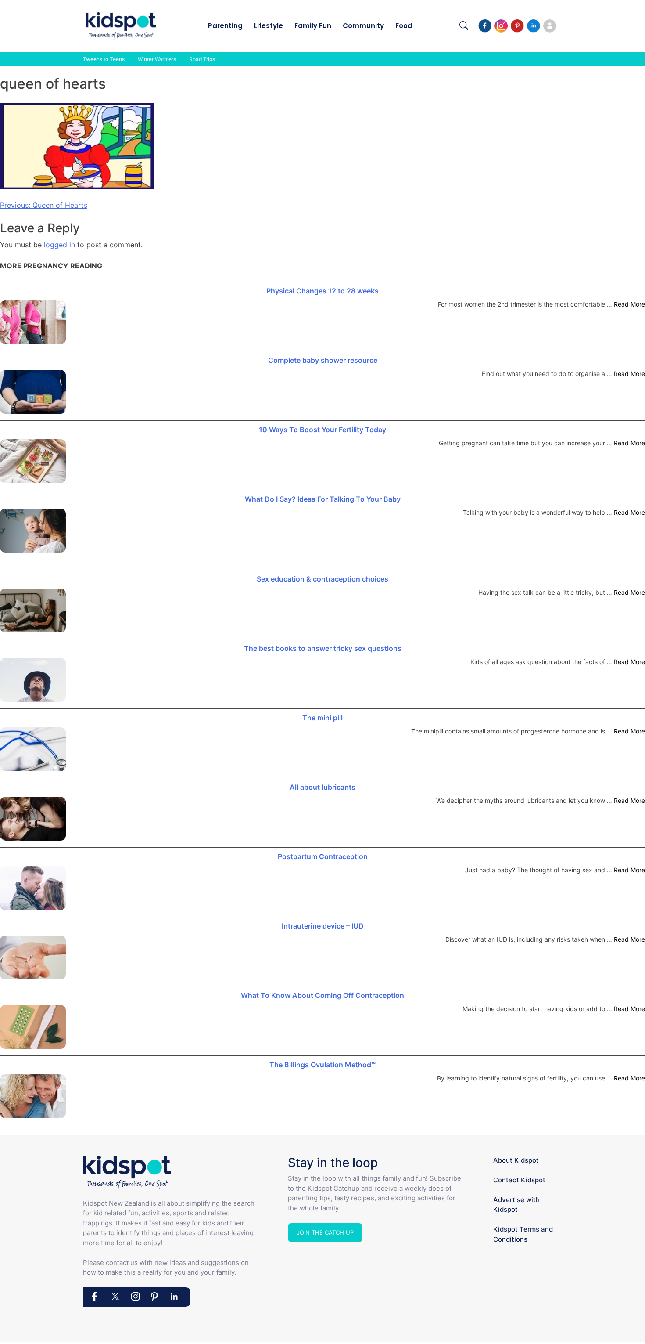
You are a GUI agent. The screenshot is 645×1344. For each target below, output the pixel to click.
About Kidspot (516, 1160)
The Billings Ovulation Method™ (322, 1064)
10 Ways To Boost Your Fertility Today (322, 429)
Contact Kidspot (519, 1180)
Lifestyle (268, 25)
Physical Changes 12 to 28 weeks (322, 290)
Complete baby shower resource (322, 360)
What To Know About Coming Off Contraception (322, 995)
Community (363, 25)
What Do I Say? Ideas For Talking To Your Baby (323, 499)
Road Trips (202, 59)
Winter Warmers (157, 59)
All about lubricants (322, 787)
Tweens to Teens (104, 59)
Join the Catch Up (325, 1232)
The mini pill (322, 717)
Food (403, 25)
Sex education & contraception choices (322, 578)
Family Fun (312, 25)
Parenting (225, 25)
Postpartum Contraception (323, 856)
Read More (629, 304)
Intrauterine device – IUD (323, 925)
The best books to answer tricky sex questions (322, 648)
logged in (59, 244)
